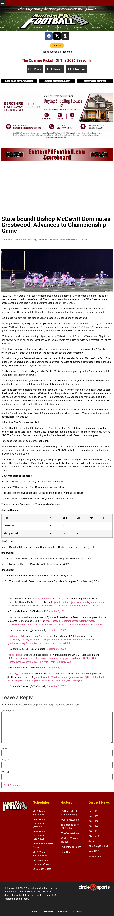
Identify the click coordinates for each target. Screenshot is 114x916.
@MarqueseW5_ (17, 636)
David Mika (18, 239)
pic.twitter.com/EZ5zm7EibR (55, 643)
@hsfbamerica (46, 605)
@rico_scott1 (63, 598)
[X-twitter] (57, 36)
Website (5, 772)
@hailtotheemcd (79, 602)
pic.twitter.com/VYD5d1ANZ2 (87, 605)
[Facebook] (49, 36)
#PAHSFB (33, 605)
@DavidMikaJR (63, 605)
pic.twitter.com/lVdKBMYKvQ (55, 662)
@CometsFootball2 (17, 605)
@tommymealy (96, 602)
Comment (7, 710)
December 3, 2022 (56, 611)
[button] (2, 2)
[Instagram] (65, 36)
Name (5, 748)
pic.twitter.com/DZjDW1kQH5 (66, 680)
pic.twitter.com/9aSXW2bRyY (87, 624)
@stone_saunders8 (41, 598)
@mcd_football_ (61, 602)
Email (5, 760)
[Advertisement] (57, 189)
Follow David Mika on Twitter (73, 239)
